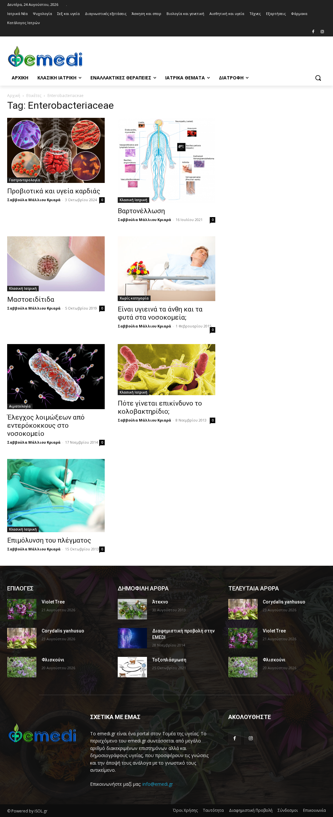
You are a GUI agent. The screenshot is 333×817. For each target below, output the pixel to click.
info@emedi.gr (157, 784)
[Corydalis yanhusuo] (21, 638)
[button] (318, 78)
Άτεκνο (160, 601)
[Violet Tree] (21, 609)
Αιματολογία (20, 406)
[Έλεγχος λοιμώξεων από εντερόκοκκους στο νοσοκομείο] (56, 376)
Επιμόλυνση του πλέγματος (49, 540)
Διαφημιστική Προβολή (251, 810)
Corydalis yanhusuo (63, 630)
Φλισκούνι (53, 659)
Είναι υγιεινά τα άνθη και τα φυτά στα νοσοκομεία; (160, 313)
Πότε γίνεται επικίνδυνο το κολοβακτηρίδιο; (160, 407)
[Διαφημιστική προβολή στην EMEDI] (132, 638)
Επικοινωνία (314, 810)
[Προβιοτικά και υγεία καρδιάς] (56, 150)
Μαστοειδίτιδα (30, 299)
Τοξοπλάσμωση (169, 659)
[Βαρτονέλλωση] (166, 160)
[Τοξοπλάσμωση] (132, 667)
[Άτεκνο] (132, 609)
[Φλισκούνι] (21, 667)
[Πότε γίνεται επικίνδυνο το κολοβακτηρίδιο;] (166, 369)
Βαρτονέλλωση (141, 211)
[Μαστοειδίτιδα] (56, 263)
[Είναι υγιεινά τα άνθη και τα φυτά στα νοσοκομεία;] (166, 268)
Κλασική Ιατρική (133, 200)
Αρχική (13, 95)
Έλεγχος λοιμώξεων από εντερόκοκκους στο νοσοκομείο (46, 425)
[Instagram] (322, 32)
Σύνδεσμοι (288, 810)
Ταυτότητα (213, 810)
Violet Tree (53, 601)
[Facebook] (313, 32)
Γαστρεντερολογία (24, 180)
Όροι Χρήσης (185, 810)
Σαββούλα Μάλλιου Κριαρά (33, 199)
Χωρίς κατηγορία (134, 298)
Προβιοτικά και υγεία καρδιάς (53, 191)
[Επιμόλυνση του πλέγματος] (56, 495)
